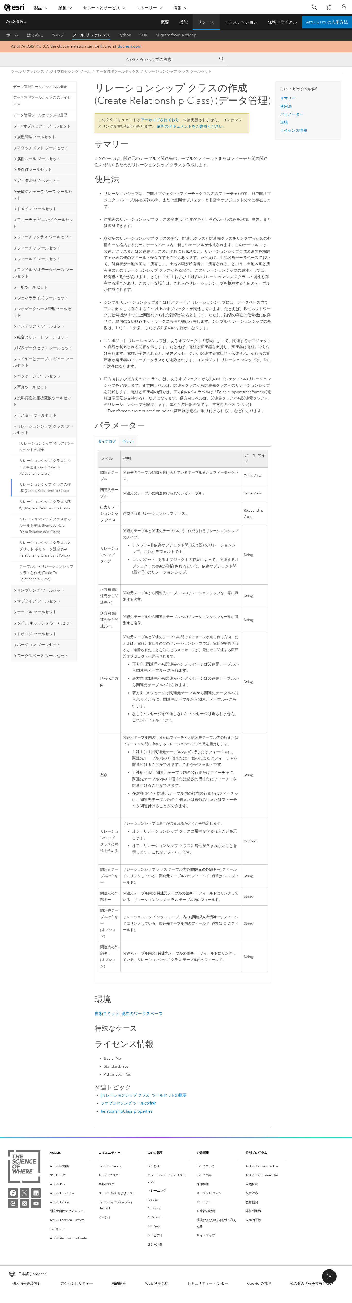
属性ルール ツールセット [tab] (39, 158)
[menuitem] (70, 1166)
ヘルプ (58, 34)
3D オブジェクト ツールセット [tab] (44, 126)
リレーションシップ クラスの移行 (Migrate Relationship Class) (45, 505)
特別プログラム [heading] (256, 1153)
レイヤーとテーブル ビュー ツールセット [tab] (43, 362)
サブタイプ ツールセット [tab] (39, 601)
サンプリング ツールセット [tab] (40, 590)
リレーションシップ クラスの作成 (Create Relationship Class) (45, 487)
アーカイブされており (159, 120)
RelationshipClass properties (127, 1111)
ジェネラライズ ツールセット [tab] (42, 298)
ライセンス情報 (293, 130)
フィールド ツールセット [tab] (39, 258)
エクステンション (241, 22)
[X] (24, 1193)
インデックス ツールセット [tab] (40, 326)
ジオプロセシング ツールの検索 (128, 1103)
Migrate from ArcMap (176, 34)
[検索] (314, 7)
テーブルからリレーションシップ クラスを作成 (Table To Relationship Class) (46, 573)
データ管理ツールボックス (117, 71)
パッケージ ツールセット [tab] (39, 376)
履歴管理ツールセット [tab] (36, 137)
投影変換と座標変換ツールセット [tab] (42, 401)
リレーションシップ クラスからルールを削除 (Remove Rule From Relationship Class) (45, 525)
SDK (143, 34)
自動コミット (107, 1013)
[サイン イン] (344, 7)
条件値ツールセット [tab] (34, 169)
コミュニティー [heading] (109, 1153)
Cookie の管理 (259, 1283)
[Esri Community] (13, 1203)
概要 (165, 22)
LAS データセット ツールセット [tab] (44, 348)
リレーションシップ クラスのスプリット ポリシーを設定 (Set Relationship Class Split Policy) (45, 549)
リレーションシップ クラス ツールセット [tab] (43, 429)
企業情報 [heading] (203, 1153)
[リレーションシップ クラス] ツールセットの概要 (46, 446)
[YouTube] (36, 1203)
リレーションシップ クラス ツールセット (178, 71)
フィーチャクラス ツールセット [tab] (44, 237)
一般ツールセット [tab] (32, 287)
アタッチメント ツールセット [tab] (42, 148)
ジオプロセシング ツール (70, 71)
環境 (284, 122)
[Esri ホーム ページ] (14, 7)
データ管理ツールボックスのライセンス (42, 100)
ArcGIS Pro (16, 21)
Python (125, 34)
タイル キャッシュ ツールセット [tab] (45, 623)
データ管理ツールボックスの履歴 (40, 115)
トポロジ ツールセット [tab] (37, 634)
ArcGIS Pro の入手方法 (327, 22)
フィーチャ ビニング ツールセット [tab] (43, 222)
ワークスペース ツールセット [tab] (42, 655)
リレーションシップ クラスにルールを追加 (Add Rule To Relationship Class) (45, 467)
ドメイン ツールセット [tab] (37, 208)
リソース (206, 22)
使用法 (286, 106)
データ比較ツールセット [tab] (38, 180)
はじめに (35, 34)
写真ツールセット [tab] (32, 387)
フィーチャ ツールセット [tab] (39, 248)
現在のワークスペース (142, 1013)
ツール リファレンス (91, 34)
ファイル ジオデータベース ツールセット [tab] (43, 272)
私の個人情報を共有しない (311, 1283)
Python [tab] (128, 441)
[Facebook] (13, 1193)
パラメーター (291, 114)
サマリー (288, 98)
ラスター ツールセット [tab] (37, 415)
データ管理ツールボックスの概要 (40, 87)
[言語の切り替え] (328, 7)
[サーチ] (221, 59)
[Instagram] (24, 1203)
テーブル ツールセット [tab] (37, 612)
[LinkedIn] (36, 1193)
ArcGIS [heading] (55, 1153)
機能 (183, 22)
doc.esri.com (129, 46)
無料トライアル (282, 22)
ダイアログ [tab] (107, 441)
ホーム (12, 34)
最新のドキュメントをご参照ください (190, 126)
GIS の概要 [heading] (155, 1153)
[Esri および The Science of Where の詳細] (24, 1167)
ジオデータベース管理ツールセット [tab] (42, 312)
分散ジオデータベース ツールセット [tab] (42, 194)
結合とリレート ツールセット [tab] (42, 337)
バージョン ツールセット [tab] (39, 644)
